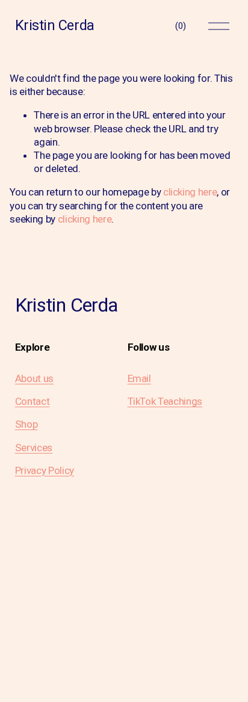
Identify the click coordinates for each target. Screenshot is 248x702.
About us (34, 378)
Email (139, 378)
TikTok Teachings (165, 401)
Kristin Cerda (55, 25)
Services (33, 448)
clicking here (190, 192)
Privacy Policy (44, 470)
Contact (32, 401)
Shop (26, 424)
